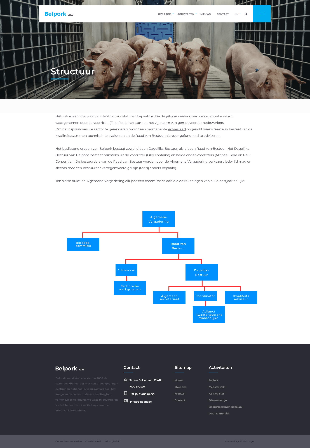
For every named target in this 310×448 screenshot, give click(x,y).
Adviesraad (177, 129)
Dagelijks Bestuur (163, 149)
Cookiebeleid (93, 441)
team (165, 123)
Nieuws (205, 14)
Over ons (164, 14)
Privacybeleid (113, 441)
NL (236, 14)
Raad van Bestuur (150, 136)
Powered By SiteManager (239, 441)
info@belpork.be (140, 401)
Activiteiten (185, 14)
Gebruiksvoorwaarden (68, 441)
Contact (223, 14)
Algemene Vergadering (189, 162)
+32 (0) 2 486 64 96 (141, 394)
